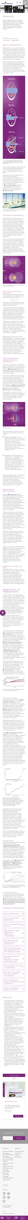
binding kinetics (9, 669)
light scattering (14, 369)
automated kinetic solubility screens (13, 733)
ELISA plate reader (8, 1166)
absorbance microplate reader (13, 389)
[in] (4, 1193)
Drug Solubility (9, 709)
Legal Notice (18, 1153)
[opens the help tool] (2, 612)
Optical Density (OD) (19, 385)
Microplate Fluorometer (6, 1173)
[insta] (9, 1197)
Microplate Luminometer (6, 1170)
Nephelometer (7, 1179)
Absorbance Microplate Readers (8, 1153)
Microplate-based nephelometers (14, 642)
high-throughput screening (13, 700)
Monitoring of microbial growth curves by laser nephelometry (13, 861)
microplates (8, 633)
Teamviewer (18, 1157)
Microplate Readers (8, 1151)
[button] (25, 2)
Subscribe (19, 1138)
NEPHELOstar (12, 650)
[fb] (8, 1193)
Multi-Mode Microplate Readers (8, 1157)
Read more (18, 1116)
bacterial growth (9, 190)
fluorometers (13, 494)
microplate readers (11, 185)
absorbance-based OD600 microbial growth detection (11, 845)
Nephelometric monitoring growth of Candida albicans (13, 864)
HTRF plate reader (8, 1168)
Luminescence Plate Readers (8, 1163)
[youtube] (4, 1197)
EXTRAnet (17, 1155)
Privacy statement (19, 1151)
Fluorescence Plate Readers (8, 1160)
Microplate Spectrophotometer (8, 1177)
